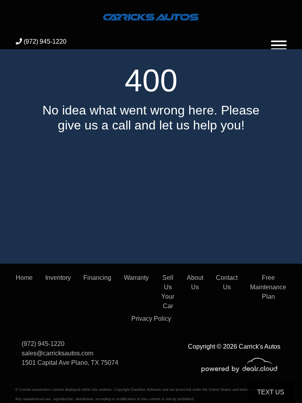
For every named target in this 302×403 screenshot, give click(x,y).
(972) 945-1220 (44, 41)
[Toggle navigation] (279, 41)
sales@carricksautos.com (57, 353)
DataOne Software (146, 390)
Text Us (270, 392)
